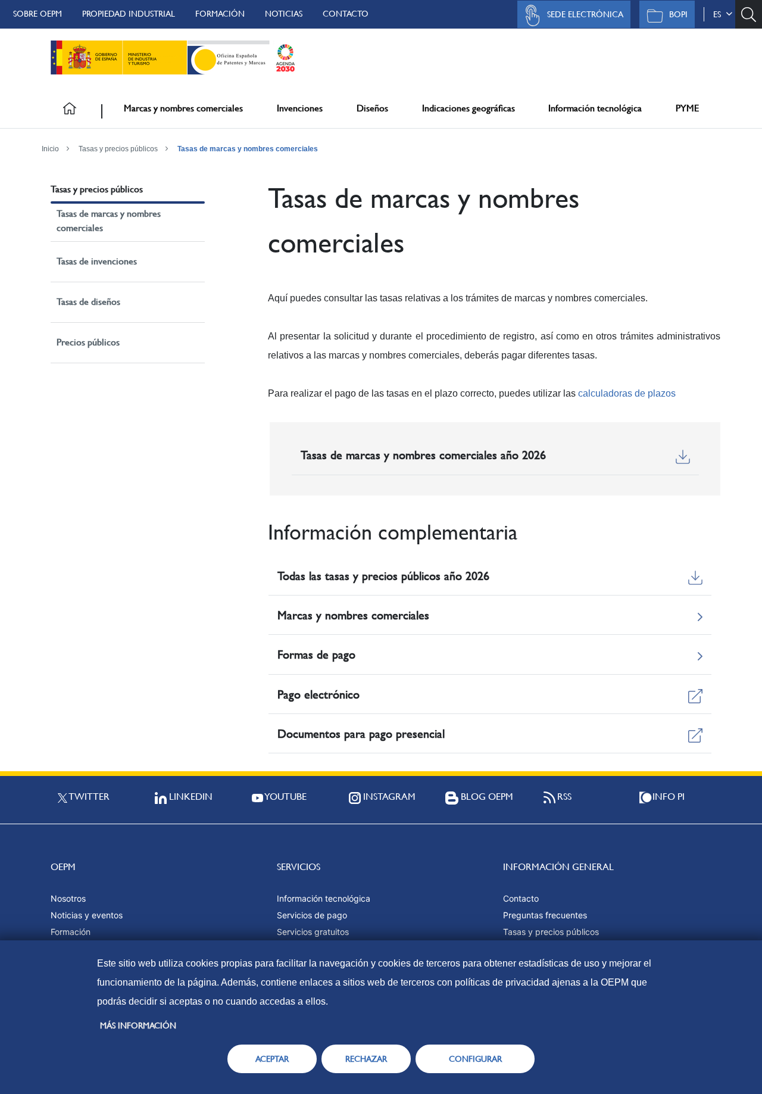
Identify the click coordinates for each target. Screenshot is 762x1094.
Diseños (372, 108)
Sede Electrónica (585, 14)
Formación (220, 13)
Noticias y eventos (87, 915)
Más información (138, 1025)
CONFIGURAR (475, 1059)
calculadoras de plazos (627, 393)
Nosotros (68, 898)
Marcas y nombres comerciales (183, 108)
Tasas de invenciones (97, 261)
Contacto (345, 13)
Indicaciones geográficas (468, 108)
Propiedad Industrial (128, 13)
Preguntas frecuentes (545, 915)
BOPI (678, 14)
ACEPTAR (272, 1059)
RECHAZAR (366, 1059)
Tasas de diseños (88, 301)
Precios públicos (88, 342)
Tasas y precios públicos (118, 149)
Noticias (283, 13)
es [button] (719, 14)
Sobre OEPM (37, 13)
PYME (687, 108)
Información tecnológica (595, 108)
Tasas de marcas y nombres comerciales (247, 149)
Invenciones (300, 108)
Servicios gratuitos (313, 932)
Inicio (50, 149)
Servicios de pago (312, 915)
